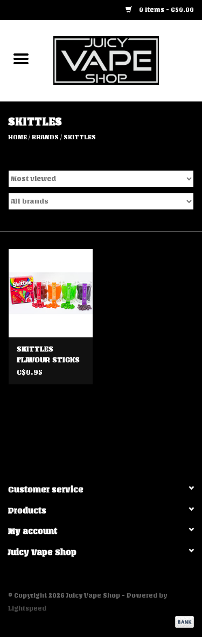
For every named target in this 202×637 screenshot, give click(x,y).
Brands (45, 137)
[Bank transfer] (182, 622)
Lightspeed (27, 608)
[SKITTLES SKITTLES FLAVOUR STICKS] (50, 292)
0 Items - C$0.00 (165, 9)
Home (17, 137)
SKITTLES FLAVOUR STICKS (48, 354)
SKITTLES (80, 137)
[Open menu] (21, 58)
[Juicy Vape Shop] (122, 60)
